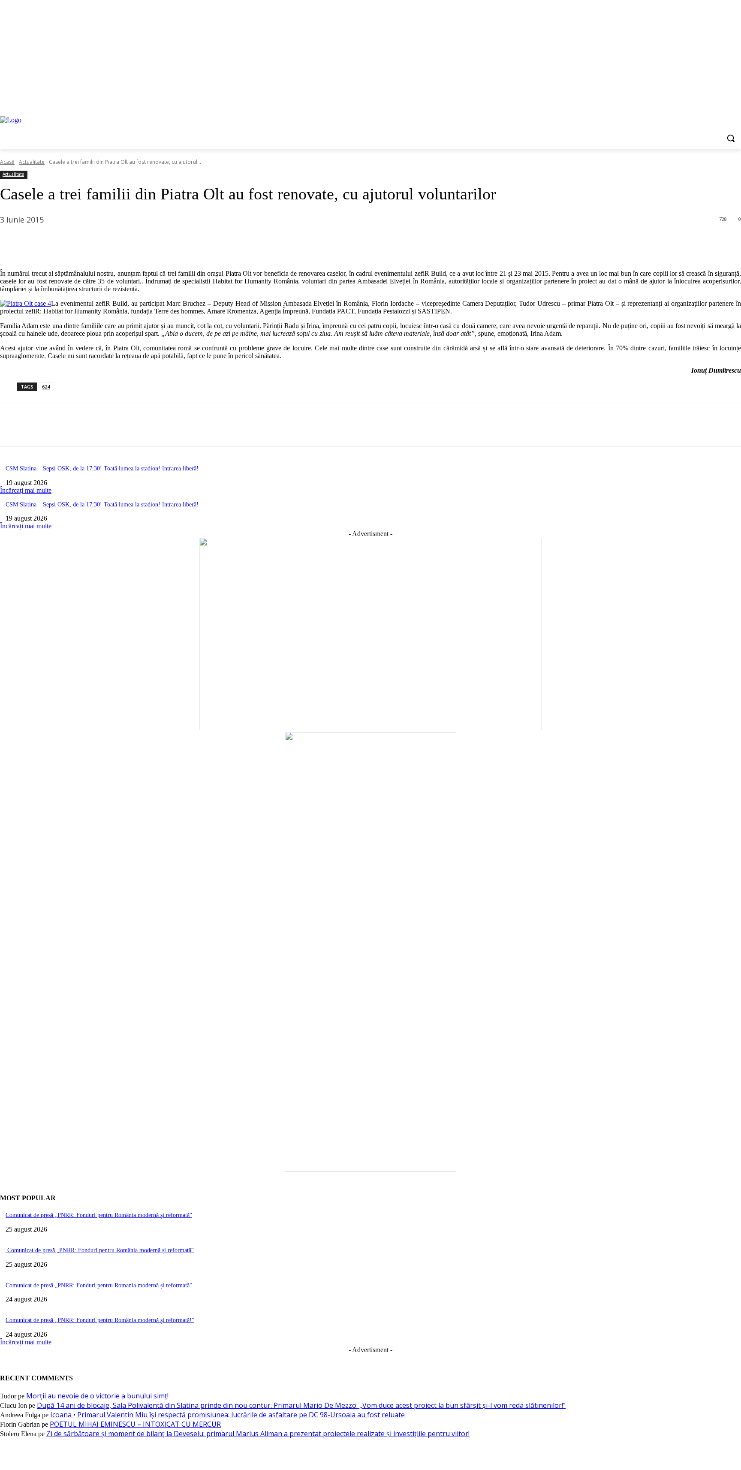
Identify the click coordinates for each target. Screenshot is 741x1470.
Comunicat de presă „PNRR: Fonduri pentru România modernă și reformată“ (99, 1215)
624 (46, 386)
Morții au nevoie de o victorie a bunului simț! (97, 1396)
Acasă (7, 162)
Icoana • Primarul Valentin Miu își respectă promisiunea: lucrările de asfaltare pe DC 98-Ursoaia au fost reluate (227, 1414)
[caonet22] (370, 1169)
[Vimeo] (724, 98)
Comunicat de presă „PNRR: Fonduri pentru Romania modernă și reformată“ (99, 1285)
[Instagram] (700, 98)
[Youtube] (736, 98)
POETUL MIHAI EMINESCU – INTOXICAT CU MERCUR (135, 1424)
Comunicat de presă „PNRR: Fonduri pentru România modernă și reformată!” (100, 1320)
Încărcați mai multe (25, 490)
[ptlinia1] (370, 728)
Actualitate (32, 162)
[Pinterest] (76, 241)
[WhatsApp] (107, 241)
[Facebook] (688, 98)
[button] (730, 138)
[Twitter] (712, 98)
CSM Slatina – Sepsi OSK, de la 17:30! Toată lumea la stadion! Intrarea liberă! (102, 468)
